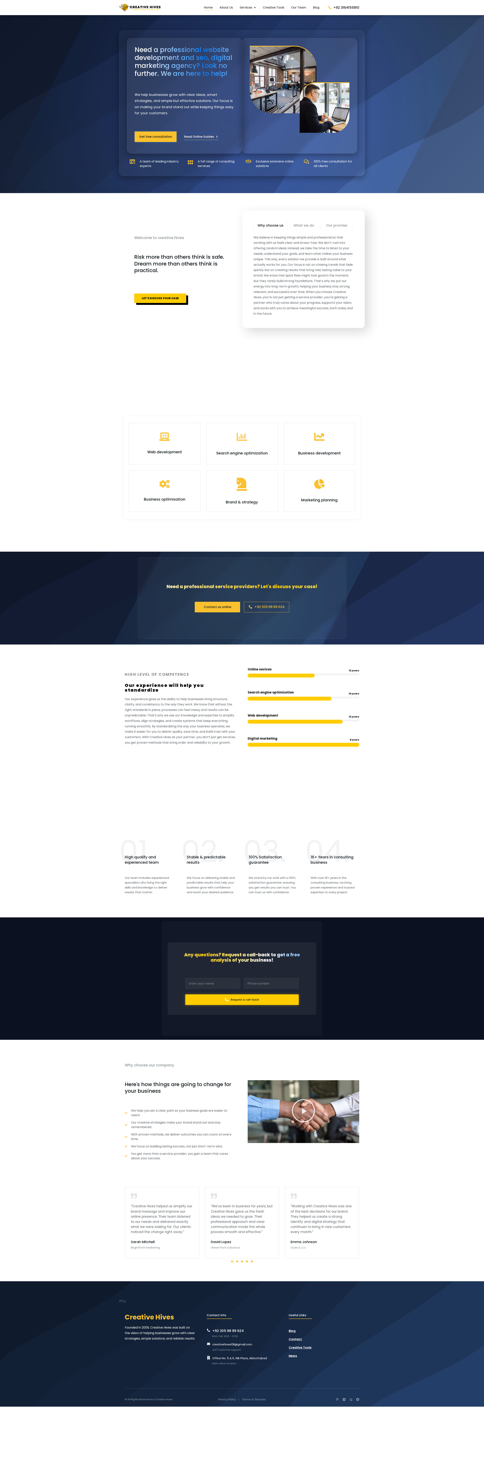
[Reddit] (357, 1399)
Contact (295, 1339)
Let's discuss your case (160, 298)
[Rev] (350, 1399)
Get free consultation (155, 136)
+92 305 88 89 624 (269, 607)
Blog (292, 1331)
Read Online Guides (199, 136)
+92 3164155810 (346, 7)
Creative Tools (300, 1347)
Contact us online (217, 607)
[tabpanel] (303, 276)
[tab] (270, 225)
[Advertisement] (232, 369)
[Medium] (344, 1399)
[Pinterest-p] (337, 1399)
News (293, 1356)
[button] (303, 1112)
